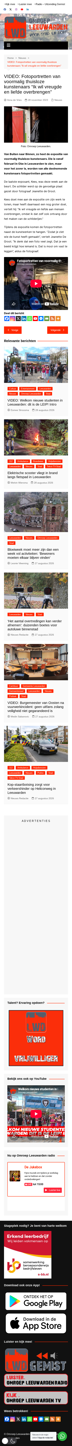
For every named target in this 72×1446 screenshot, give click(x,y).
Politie (41, 773)
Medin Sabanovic (20, 716)
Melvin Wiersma (19, 482)
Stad (48, 393)
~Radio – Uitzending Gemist (49, 4)
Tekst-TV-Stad (54, 466)
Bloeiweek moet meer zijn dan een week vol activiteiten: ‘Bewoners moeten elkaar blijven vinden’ (33, 553)
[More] (58, 318)
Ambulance (22, 461)
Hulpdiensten (54, 461)
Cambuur (13, 686)
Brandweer (38, 461)
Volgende (56, 330)
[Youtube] (35, 318)
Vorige (14, 330)
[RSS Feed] (52, 1419)
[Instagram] (12, 318)
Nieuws (58, 100)
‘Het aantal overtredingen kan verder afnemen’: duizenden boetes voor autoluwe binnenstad (35, 625)
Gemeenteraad (16, 691)
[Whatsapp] (29, 318)
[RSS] (52, 318)
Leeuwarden (45, 388)
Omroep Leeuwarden (31, 393)
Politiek (12, 696)
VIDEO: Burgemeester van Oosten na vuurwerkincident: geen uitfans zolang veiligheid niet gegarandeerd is (36, 707)
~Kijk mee (9, 4)
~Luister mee (24, 4)
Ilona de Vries (14, 100)
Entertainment (27, 388)
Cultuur (12, 388)
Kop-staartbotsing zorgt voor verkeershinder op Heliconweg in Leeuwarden (32, 788)
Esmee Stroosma (20, 410)
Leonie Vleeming (19, 563)
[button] (9, 1440)
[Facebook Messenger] (41, 318)
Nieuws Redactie (19, 634)
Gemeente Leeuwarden (34, 686)
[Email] (46, 318)
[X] (18, 318)
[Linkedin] (23, 318)
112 (11, 461)
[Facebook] (6, 318)
